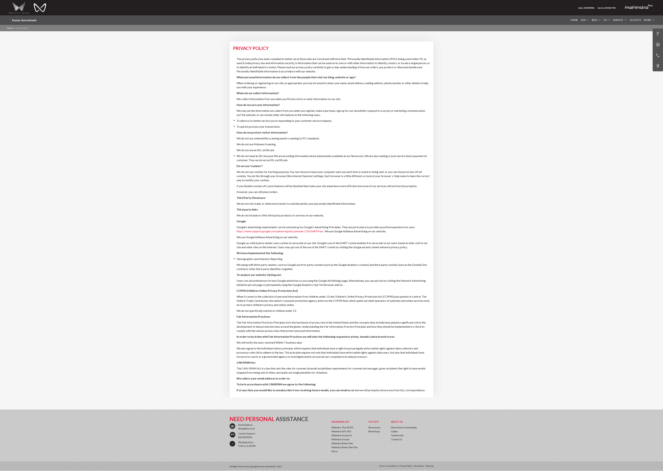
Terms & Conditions (388, 466)
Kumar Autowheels (24, 20)
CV (605, 19)
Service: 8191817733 (607, 8)
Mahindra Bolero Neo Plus (345, 447)
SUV (583, 19)
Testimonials (397, 435)
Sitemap (429, 466)
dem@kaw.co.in (246, 428)
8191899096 (245, 437)
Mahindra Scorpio (340, 439)
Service (618, 19)
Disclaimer (419, 466)
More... (335, 451)
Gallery (394, 431)
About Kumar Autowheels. (404, 427)
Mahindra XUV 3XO (341, 431)
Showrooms (374, 427)
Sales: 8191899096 (586, 8)
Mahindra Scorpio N (342, 435)
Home (574, 19)
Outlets (635, 19)
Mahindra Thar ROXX (342, 427)
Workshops (374, 431)
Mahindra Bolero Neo (342, 443)
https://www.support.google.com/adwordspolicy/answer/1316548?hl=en (280, 231)
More (648, 19)
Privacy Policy (406, 466)
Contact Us (396, 439)
